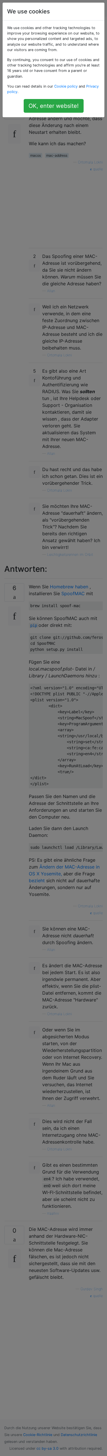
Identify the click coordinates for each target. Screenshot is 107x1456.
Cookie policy (66, 86)
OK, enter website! (54, 105)
